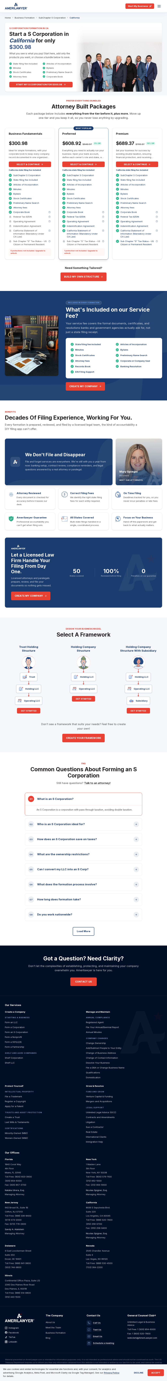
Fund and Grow (95, 1092)
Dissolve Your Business (98, 1062)
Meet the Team (53, 1327)
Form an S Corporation (16, 1032)
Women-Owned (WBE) (16, 1138)
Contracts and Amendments (100, 1117)
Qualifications (93, 1072)
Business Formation (25, 17)
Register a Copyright (15, 1101)
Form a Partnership (14, 1047)
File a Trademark (13, 1096)
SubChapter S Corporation (52, 17)
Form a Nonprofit (13, 1037)
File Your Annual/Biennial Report (102, 1027)
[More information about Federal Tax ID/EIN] (49, 216)
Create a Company (15, 1012)
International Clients (96, 1137)
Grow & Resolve (95, 1086)
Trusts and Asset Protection (23, 1112)
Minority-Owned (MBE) (16, 1133)
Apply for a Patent (14, 1106)
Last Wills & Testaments (17, 1122)
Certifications (14, 1128)
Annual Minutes (94, 1032)
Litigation (90, 1122)
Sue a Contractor (95, 1127)
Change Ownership (96, 1043)
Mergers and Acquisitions (99, 1101)
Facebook (14, 1332)
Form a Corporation (15, 1027)
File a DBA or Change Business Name (105, 1067)
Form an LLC (11, 1022)
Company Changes (97, 1038)
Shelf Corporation (14, 1057)
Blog (48, 1337)
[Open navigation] (159, 6)
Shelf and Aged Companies (21, 1053)
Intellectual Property (19, 1092)
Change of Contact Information (102, 1057)
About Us (50, 1322)
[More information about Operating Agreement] (49, 221)
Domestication (93, 1077)
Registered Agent (95, 1022)
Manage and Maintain (98, 1012)
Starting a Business (17, 1017)
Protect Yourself (14, 1086)
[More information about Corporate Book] (49, 212)
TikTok (12, 1337)
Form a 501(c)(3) (13, 1042)
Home (8, 17)
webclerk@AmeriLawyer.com (142, 1337)
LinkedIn (13, 1341)
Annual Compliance (98, 1017)
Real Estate (91, 1132)
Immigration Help (94, 1141)
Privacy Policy (111, 1372)
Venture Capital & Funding (99, 1096)
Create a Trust (12, 1117)
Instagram (14, 1328)
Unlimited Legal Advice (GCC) (101, 1112)
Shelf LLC (10, 1062)
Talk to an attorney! (97, 783)
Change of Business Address (101, 1053)
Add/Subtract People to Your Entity (103, 1048)
